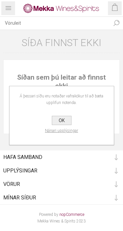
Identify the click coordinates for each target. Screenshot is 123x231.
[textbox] (55, 23)
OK (62, 120)
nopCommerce (71, 214)
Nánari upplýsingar (61, 130)
